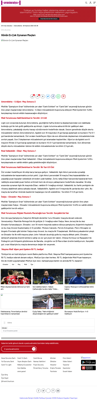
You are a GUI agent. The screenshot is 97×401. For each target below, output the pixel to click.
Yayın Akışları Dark (24, 361)
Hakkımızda (24, 398)
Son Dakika (21, 368)
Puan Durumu (38, 365)
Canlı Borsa (37, 358)
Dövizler (53, 361)
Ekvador (5, 264)
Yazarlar (66, 365)
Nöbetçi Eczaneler (24, 365)
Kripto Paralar (55, 368)
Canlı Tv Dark (22, 358)
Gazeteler (66, 368)
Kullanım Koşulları (63, 398)
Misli (25, 264)
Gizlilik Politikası (39, 398)
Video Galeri (67, 361)
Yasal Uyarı (73, 398)
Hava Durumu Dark (8, 358)
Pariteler (53, 371)
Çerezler (49, 398)
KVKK (54, 398)
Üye (32, 264)
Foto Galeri (67, 358)
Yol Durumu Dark (7, 361)
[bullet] (15, 328)
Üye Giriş (4, 375)
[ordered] (14, 328)
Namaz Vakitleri (39, 361)
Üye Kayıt (4, 378)
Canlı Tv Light (6, 365)
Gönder (4, 328)
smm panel (21, 371)
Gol (13, 264)
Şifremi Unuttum (7, 381)
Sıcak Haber (67, 371)
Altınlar (53, 358)
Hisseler (53, 365)
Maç (19, 264)
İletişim (31, 398)
